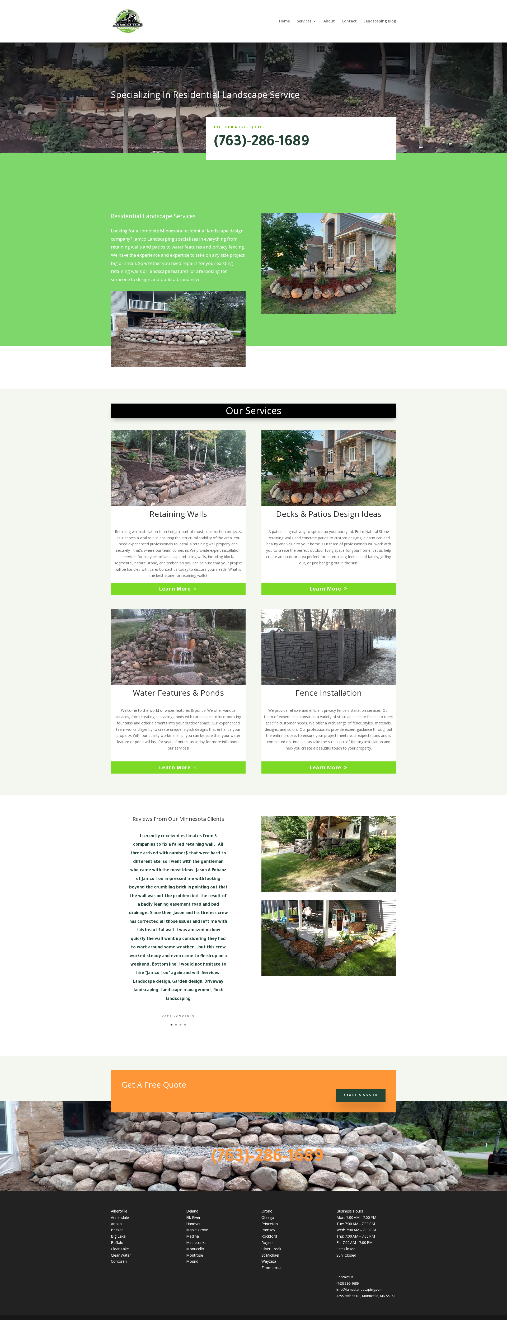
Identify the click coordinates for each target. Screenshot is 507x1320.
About (329, 21)
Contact (349, 21)
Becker (117, 1229)
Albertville (119, 1211)
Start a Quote (361, 1095)
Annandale (120, 1217)
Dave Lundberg (178, 1016)
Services (304, 21)
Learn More (175, 588)
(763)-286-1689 (261, 143)
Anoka (116, 1223)
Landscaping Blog (380, 21)
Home (284, 21)
